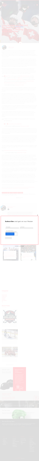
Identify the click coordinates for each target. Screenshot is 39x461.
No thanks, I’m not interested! (19, 246)
